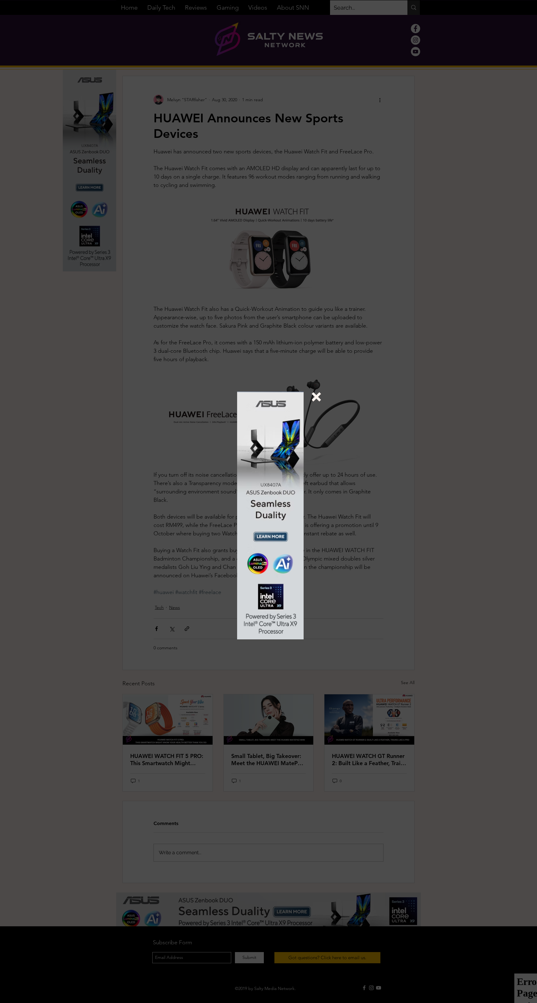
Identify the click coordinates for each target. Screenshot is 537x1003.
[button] (316, 397)
